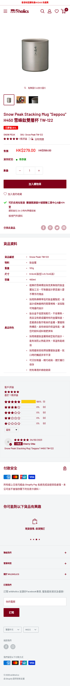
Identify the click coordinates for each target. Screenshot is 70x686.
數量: (6, 170)
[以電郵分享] (63, 227)
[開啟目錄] (5, 11)
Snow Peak (9, 134)
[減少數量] (20, 170)
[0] (63, 11)
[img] (21, 439)
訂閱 (11, 612)
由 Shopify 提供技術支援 (14, 678)
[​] (50, 227)
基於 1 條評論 (11, 395)
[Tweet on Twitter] (57, 227)
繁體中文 (9, 629)
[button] (11, 138)
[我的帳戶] (49, 11)
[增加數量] (39, 170)
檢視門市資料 (16, 215)
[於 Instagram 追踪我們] (12, 646)
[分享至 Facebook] (43, 227)
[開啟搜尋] (43, 11)
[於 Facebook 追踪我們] (6, 646)
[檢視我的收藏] (57, 11)
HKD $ (28, 629)
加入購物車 (35, 183)
